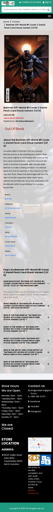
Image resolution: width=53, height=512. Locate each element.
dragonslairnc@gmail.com (41, 392)
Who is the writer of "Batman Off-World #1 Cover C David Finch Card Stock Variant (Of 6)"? (21, 364)
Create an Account (31, 2)
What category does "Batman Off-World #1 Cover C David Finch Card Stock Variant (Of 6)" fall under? (21, 340)
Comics (16, 21)
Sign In (48, 2)
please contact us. (33, 492)
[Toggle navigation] (49, 16)
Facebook (35, 401)
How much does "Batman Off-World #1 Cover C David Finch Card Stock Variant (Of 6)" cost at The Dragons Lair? (24, 283)
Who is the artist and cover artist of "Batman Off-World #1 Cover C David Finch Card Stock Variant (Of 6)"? (23, 352)
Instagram (35, 411)
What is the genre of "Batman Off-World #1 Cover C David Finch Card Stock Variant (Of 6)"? (21, 329)
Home (6, 21)
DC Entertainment (13, 208)
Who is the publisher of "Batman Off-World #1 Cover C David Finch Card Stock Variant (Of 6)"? (22, 317)
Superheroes (10, 217)
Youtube (34, 406)
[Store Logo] (8, 3)
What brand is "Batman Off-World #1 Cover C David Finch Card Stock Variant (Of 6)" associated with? (24, 305)
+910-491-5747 (38, 396)
